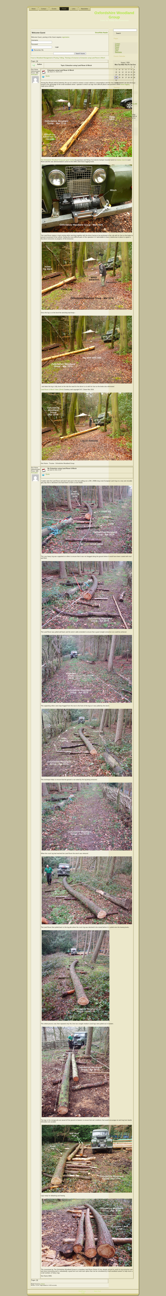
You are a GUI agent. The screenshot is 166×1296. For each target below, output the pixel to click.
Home (117, 49)
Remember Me (38, 50)
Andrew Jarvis (121, 160)
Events (117, 45)
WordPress (82, 1291)
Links (116, 50)
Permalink (34, 74)
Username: (34, 40)
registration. (66, 37)
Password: (34, 44)
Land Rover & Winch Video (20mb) (52, 389)
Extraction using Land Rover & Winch (93, 58)
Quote (48, 76)
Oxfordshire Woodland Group (114, 15)
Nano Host (97, 1291)
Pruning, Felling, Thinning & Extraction (66, 58)
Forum (33, 58)
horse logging (125, 84)
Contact (117, 44)
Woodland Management (44, 58)
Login (83, 1293)
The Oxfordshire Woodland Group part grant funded (57, 160)
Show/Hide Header (101, 32)
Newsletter (118, 52)
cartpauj (42, 1284)
